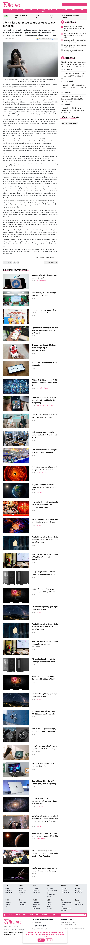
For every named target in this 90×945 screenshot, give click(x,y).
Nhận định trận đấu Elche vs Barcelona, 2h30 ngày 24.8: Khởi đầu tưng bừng (72, 110)
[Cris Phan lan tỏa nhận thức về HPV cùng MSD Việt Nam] (16, 421)
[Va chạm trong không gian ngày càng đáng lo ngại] (16, 612)
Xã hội (49, 907)
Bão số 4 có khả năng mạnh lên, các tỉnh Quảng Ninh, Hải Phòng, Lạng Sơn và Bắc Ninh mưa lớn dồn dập (73, 64)
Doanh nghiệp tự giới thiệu (70, 17)
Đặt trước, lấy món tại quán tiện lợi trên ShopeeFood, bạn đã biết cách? (75, 35)
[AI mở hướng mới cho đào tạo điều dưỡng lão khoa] (16, 298)
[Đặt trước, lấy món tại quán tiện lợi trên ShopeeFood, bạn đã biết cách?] (16, 333)
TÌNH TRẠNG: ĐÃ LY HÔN (69, 123)
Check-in (22, 892)
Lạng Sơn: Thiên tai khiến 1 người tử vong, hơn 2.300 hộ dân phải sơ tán (73, 76)
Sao (10, 10)
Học (31, 10)
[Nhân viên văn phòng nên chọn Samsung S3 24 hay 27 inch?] (16, 595)
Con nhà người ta (52, 890)
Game (77, 900)
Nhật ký (35, 888)
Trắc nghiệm (36, 905)
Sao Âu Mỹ (8, 892)
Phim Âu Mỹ (64, 890)
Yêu (24, 10)
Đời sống (49, 903)
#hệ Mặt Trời (41, 839)
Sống (18, 10)
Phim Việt (64, 888)
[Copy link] (17, 262)
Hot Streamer (79, 905)
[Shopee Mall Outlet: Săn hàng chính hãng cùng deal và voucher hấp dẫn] (16, 351)
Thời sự (7, 905)
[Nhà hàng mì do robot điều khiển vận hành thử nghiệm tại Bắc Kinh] (16, 438)
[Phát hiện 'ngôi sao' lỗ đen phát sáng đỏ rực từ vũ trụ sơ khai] (16, 473)
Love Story (36, 890)
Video (73, 10)
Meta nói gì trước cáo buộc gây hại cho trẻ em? (75, 51)
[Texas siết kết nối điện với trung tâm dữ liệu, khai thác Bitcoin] (16, 525)
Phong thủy (36, 909)
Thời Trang (22, 903)
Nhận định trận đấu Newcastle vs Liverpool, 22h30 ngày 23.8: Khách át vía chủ (73, 87)
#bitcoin (39, 525)
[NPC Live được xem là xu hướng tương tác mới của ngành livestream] (16, 560)
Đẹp (57, 10)
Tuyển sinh (50, 888)
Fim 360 (43, 11)
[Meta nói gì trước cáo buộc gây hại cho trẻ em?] (16, 281)
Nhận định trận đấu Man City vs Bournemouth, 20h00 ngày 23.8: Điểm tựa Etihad (72, 99)
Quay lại (8, 263)
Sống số (38, 17)
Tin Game (77, 903)
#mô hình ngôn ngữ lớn (45, 406)
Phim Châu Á (65, 892)
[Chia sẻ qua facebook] (14, 262)
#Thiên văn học (42, 473)
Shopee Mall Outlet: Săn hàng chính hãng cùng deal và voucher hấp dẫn (74, 28)
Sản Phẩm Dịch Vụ (21, 17)
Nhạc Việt (77, 888)
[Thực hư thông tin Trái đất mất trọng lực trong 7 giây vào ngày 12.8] (16, 490)
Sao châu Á (8, 890)
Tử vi (34, 907)
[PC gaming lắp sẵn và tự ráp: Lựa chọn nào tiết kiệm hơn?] (16, 578)
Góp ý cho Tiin (52, 263)
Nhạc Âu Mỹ (78, 892)
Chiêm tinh (36, 903)
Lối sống (21, 888)
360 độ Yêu (36, 892)
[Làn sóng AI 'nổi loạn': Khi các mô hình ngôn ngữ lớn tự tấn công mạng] (16, 403)
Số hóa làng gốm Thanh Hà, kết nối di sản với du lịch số (75, 41)
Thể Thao (8, 903)
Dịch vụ (51, 17)
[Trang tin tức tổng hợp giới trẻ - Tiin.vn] (11, 4)
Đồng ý (41, 940)
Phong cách (22, 890)
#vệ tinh (39, 612)
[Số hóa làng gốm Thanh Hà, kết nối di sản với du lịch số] (16, 316)
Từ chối (48, 940)
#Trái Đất (40, 493)
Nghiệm (65, 10)
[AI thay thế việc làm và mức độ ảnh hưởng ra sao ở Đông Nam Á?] (16, 386)
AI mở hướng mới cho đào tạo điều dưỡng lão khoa (75, 46)
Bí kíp (48, 892)
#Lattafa (39, 827)
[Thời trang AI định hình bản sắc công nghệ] (16, 368)
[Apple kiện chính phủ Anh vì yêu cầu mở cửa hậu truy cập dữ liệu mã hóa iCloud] (16, 543)
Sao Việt (7, 888)
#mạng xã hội (41, 281)
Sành (81, 10)
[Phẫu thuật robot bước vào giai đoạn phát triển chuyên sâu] (16, 455)
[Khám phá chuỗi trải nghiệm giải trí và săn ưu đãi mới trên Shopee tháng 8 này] (16, 508)
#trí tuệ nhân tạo (43, 388)
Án (6, 907)
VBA (20, 894)
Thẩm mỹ (22, 905)
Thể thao (49, 909)
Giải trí (49, 905)
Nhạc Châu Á (79, 890)
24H (37, 10)
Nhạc (50, 10)
